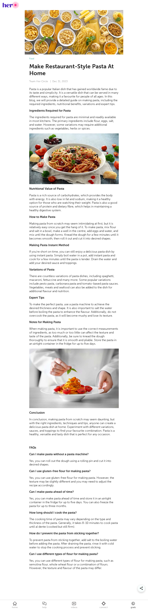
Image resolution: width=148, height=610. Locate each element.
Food (31, 58)
